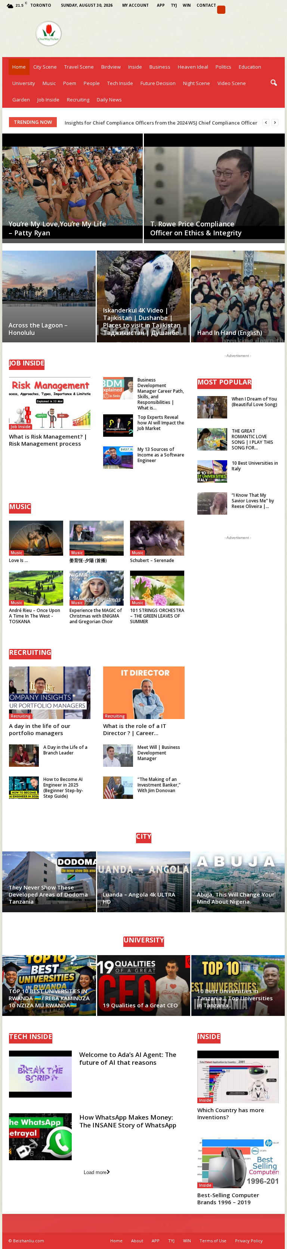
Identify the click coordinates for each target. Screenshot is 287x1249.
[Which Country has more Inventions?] (238, 1077)
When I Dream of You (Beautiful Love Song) (254, 402)
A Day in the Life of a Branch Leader (65, 750)
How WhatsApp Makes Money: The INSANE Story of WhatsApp (127, 1121)
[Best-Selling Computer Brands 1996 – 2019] (238, 1162)
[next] (274, 122)
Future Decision (158, 83)
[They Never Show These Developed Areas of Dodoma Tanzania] (49, 881)
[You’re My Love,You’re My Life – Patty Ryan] (72, 186)
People (92, 83)
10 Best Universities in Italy (255, 466)
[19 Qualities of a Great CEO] (143, 985)
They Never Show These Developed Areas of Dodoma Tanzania (48, 894)
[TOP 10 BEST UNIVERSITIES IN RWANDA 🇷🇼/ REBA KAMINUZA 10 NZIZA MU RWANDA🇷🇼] (49, 985)
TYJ (174, 5)
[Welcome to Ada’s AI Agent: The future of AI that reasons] (40, 1074)
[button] (273, 83)
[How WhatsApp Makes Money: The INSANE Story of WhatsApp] (40, 1136)
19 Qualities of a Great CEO (140, 1005)
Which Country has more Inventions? (230, 1113)
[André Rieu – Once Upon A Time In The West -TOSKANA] (36, 588)
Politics (223, 66)
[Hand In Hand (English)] (238, 305)
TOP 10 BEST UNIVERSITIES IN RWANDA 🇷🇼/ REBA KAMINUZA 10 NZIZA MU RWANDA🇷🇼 (49, 998)
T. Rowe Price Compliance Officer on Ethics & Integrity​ (196, 228)
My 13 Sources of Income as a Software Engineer (161, 455)
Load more (95, 1172)
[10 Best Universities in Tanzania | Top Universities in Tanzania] (238, 985)
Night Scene (196, 83)
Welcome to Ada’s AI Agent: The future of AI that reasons (127, 1058)
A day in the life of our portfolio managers (39, 729)
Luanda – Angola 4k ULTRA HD (139, 898)
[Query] (221, 10)
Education (250, 66)
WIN (187, 5)
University (23, 83)
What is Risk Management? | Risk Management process (48, 440)
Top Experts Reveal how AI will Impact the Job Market (161, 422)
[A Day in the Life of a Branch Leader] (24, 755)
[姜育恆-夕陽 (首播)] (97, 538)
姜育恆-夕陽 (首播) (88, 560)
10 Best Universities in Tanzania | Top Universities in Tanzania (235, 998)
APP (161, 5)
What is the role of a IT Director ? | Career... (134, 729)
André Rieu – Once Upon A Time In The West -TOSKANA (34, 616)
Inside (135, 66)
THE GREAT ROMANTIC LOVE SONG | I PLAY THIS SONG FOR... (252, 439)
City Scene (45, 66)
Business (159, 66)
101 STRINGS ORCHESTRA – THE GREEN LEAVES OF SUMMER (157, 616)
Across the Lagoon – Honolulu (38, 329)
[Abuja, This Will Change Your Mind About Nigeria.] (238, 881)
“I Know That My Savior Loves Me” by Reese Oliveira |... (253, 500)
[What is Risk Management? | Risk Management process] (49, 403)
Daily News (109, 99)
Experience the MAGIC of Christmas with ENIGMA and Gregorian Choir (96, 616)
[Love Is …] (36, 538)
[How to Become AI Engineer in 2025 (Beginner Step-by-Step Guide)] (24, 787)
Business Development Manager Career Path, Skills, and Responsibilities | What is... (161, 394)
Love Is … (18, 560)
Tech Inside (120, 83)
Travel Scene (79, 66)
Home (19, 66)
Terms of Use (213, 1240)
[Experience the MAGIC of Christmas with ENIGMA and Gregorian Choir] (97, 588)
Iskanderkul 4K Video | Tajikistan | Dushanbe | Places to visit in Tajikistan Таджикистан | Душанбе (141, 321)
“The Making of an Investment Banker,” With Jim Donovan (159, 785)
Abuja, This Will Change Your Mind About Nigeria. (235, 898)
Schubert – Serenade (152, 560)
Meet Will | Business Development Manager (159, 753)
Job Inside (48, 99)
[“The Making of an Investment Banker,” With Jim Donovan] (118, 787)
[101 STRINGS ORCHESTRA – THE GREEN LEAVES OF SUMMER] (157, 588)
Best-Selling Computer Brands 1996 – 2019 (228, 1198)
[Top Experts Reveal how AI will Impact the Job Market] (118, 425)
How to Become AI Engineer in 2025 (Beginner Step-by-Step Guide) (63, 787)
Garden (21, 99)
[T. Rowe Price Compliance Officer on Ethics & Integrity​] (214, 186)
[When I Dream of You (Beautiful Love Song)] (212, 407)
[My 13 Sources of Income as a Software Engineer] (118, 457)
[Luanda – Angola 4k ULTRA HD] (143, 881)
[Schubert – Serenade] (157, 538)
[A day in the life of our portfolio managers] (49, 692)
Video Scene (231, 83)
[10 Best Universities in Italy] (212, 471)
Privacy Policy (249, 1240)
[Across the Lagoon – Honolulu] (49, 279)
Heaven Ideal (193, 66)
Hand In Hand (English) (229, 333)
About (137, 1240)
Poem (69, 83)
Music (49, 83)
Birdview (111, 66)
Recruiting (78, 99)
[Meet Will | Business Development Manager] (118, 755)
